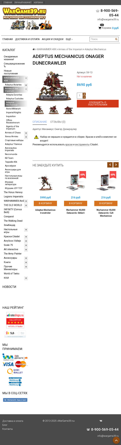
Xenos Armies (11, 136)
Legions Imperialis (13, 196)
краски (69, 144)
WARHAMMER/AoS (14, 200)
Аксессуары (10, 258)
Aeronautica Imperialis (11, 149)
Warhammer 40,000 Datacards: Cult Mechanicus (106, 213)
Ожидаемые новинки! (11, 58)
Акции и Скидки (52, 39)
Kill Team (9, 158)
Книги (7, 262)
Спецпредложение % (14, 65)
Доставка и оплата (27, 39)
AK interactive (11, 249)
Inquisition (11, 116)
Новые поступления (11, 72)
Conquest (9, 216)
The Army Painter (13, 253)
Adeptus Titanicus (13, 144)
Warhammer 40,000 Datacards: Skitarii (75, 211)
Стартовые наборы (14, 140)
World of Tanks (11, 273)
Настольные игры (10, 231)
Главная (8, 2)
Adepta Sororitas (14, 95)
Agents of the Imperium (12, 127)
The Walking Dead (13, 220)
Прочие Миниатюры (10, 268)
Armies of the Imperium (11, 89)
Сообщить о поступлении (97, 103)
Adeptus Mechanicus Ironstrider (45, 211)
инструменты (82, 144)
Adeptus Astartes (13, 85)
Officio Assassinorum (13, 121)
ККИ (6, 277)
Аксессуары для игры (13, 170)
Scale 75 (8, 245)
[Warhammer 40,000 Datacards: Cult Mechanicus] (105, 182)
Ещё (68, 39)
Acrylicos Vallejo (12, 240)
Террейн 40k (11, 162)
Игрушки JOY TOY (13, 188)
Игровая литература (10, 183)
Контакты (7, 429)
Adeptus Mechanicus (11, 103)
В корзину (45, 203)
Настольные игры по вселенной (13, 177)
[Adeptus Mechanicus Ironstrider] (45, 182)
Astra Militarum (13, 108)
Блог (5, 425)
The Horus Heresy (13, 192)
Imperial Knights (13, 112)
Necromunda (11, 154)
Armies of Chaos (13, 132)
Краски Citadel (12, 236)
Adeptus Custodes (14, 98)
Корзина (38, 2)
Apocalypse (10, 166)
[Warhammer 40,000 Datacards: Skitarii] (75, 182)
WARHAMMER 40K (11, 79)
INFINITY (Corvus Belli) (13, 211)
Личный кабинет (22, 2)
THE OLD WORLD (13, 205)
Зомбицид (9, 225)
